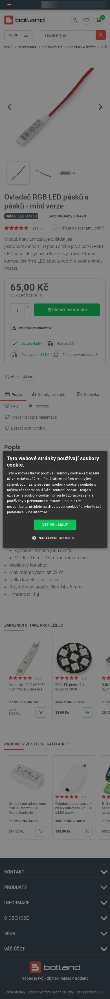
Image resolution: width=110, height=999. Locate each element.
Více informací (37, 512)
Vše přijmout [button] (55, 525)
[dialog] (55, 499)
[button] (55, 537)
